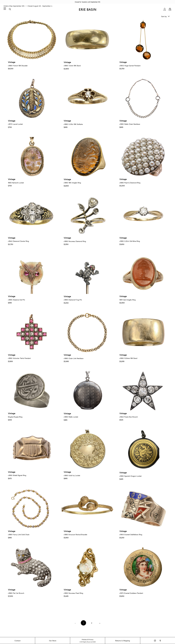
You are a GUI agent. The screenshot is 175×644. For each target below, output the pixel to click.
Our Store (52, 640)
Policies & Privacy (87, 639)
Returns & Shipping (122, 640)
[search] (10, 9)
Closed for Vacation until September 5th (87, 2)
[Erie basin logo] (87, 9)
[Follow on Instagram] (155, 640)
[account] (165, 9)
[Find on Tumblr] (160, 640)
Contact (17, 640)
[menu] (5, 8)
